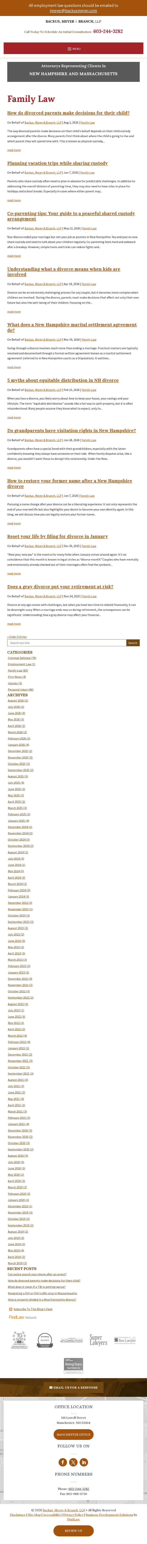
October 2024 (16, 839)
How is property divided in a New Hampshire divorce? (42, 1299)
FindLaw (73, 1519)
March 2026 (15, 732)
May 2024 (14, 871)
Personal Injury (18, 689)
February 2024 (17, 890)
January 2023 (16, 972)
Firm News (15, 677)
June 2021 (14, 1092)
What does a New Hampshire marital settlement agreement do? (72, 327)
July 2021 (14, 1086)
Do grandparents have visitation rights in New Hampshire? (71, 430)
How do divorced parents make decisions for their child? (68, 113)
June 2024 (14, 865)
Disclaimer (18, 1515)
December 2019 (18, 1206)
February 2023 (17, 966)
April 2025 (14, 802)
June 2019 (14, 1244)
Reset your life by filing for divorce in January (57, 536)
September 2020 (18, 1149)
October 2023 (16, 915)
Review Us (73, 1531)
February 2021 (17, 1118)
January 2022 (16, 1048)
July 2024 (14, 858)
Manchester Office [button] (74, 1434)
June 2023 (14, 941)
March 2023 (15, 960)
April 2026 (14, 726)
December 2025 (18, 751)
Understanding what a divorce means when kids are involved (63, 271)
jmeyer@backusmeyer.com (73, 10)
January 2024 (16, 896)
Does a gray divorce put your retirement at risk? (60, 586)
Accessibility (52, 1515)
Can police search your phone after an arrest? (37, 1274)
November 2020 (18, 1137)
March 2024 (15, 884)
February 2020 (17, 1194)
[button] (73, 48)
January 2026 (16, 745)
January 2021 (16, 1124)
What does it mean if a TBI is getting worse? (36, 1287)
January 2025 (16, 821)
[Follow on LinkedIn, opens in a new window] (84, 1462)
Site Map (34, 1515)
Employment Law (19, 664)
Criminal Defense (19, 658)
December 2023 (18, 903)
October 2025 (16, 764)
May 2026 (14, 719)
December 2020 (18, 1130)
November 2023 (18, 909)
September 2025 (18, 770)
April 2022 (14, 1029)
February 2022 (17, 1042)
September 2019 (18, 1225)
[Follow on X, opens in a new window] (73, 1462)
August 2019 (16, 1231)
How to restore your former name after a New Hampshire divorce (69, 483)
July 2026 (14, 707)
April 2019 (14, 1257)
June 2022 (14, 1016)
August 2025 (16, 776)
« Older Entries (17, 637)
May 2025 (14, 795)
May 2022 (14, 1023)
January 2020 (16, 1200)
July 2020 (14, 1162)
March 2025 (15, 808)
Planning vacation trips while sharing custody (57, 163)
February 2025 (17, 814)
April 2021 (14, 1105)
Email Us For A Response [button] (75, 1387)
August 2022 (16, 1004)
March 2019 (15, 1263)
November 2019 (18, 1212)
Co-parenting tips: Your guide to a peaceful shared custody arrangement (71, 216)
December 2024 (18, 827)
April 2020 (14, 1181)
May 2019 (14, 1250)
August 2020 (16, 1155)
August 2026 (16, 700)
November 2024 (18, 833)
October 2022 (16, 991)
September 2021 (18, 1073)
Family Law (87, 122)
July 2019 (14, 1238)
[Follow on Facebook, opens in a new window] (63, 1462)
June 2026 (14, 713)
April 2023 (14, 953)
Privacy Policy (73, 1515)
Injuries (13, 683)
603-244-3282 (108, 31)
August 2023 (16, 928)
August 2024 (16, 852)
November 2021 (18, 1061)
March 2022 (15, 1036)
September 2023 (18, 922)
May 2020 (14, 1175)
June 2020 (14, 1168)
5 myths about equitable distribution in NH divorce (63, 380)
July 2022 (14, 1010)
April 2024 (14, 877)
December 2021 (18, 1054)
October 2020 (16, 1143)
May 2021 (14, 1099)
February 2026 (17, 738)
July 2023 (14, 934)
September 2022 (18, 997)
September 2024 (18, 846)
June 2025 (14, 789)
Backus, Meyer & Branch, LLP (43, 122)
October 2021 (16, 1067)
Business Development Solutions (109, 1515)
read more (14, 150)
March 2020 (15, 1187)
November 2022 (18, 985)
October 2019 (16, 1219)
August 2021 (16, 1080)
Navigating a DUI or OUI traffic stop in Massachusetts (42, 1293)
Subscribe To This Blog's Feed (33, 1309)
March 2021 (15, 1111)
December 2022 (18, 979)
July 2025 (14, 782)
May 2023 (14, 947)
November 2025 (18, 757)
